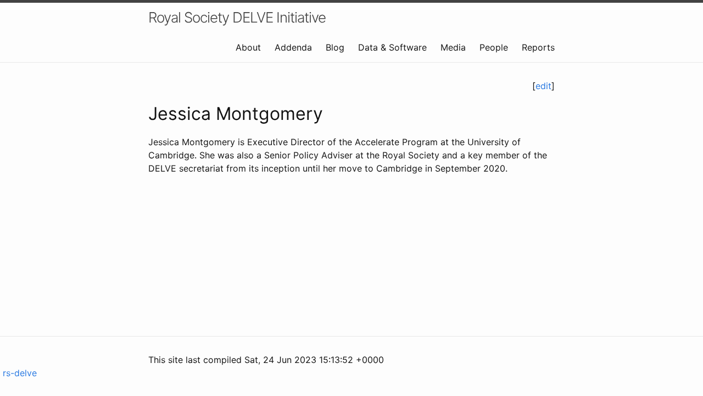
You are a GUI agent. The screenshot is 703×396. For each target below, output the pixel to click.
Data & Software (392, 47)
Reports (538, 47)
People (493, 47)
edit (543, 85)
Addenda (293, 47)
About (248, 47)
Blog (335, 47)
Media (453, 47)
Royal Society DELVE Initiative (237, 17)
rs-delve (18, 372)
